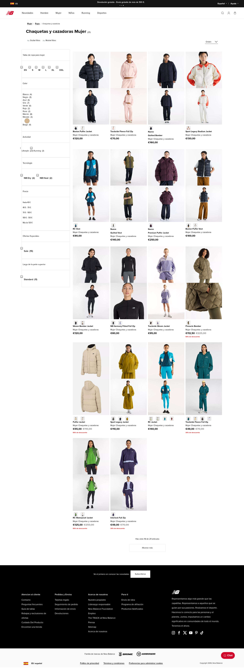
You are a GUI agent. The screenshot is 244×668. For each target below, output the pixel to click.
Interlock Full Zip (118, 518)
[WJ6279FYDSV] (157, 322)
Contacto (25, 599)
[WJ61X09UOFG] (120, 322)
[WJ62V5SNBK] (75, 128)
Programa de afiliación (132, 604)
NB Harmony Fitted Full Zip (122, 326)
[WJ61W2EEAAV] (188, 418)
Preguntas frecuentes (32, 604)
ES (36, 663)
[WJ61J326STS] (164, 418)
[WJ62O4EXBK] (188, 225)
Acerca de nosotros (97, 631)
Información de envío (65, 609)
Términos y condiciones (114, 663)
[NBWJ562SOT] (75, 418)
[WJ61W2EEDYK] (209, 418)
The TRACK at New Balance (102, 618)
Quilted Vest (116, 233)
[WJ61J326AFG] (151, 418)
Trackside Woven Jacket (159, 326)
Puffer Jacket (79, 422)
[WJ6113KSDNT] (120, 418)
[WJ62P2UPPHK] (113, 128)
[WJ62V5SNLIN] (82, 128)
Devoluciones (61, 613)
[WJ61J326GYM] (157, 418)
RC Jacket (152, 422)
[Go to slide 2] (122, 5)
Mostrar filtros (50, 40)
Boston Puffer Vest (194, 229)
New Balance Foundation (100, 609)
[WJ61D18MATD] (75, 225)
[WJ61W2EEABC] (195, 418)
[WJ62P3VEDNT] (151, 128)
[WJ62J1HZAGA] (188, 128)
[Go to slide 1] (120, 5)
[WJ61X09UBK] (113, 322)
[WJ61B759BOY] (113, 514)
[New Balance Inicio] (11, 13)
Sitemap (92, 627)
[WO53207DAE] (75, 514)
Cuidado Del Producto (32, 622)
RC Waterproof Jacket (83, 518)
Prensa (91, 622)
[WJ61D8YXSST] (82, 322)
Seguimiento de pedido (66, 604)
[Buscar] (222, 13)
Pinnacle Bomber (193, 326)
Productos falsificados (132, 609)
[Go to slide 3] (124, 5)
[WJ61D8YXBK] (75, 322)
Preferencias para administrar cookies (146, 663)
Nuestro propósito (97, 599)
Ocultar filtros (35, 40)
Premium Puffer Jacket (158, 233)
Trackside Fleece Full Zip (121, 131)
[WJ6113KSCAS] (113, 418)
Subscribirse (140, 574)
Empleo (92, 613)
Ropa (37, 23)
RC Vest (76, 229)
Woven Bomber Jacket (83, 326)
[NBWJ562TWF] (82, 418)
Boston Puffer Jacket (82, 131)
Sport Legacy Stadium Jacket (199, 131)
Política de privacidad (89, 663)
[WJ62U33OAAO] (113, 225)
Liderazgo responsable (99, 604)
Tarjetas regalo (62, 599)
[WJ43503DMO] (188, 322)
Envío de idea (128, 599)
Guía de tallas (28, 609)
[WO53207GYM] (82, 514)
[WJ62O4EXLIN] (195, 225)
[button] (228, 13)
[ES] (10, 4)
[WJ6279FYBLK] (151, 322)
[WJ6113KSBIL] (127, 418)
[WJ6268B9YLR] (151, 225)
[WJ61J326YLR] (171, 418)
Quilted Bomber (155, 135)
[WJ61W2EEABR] (202, 418)
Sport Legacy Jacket (119, 422)
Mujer (29, 23)
